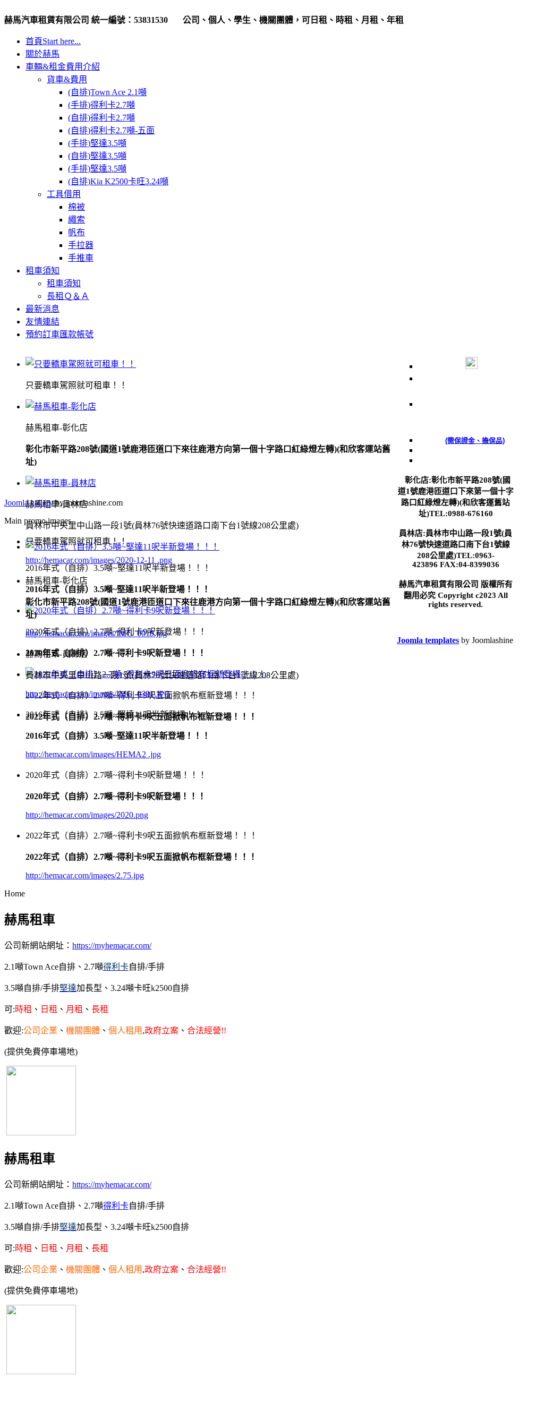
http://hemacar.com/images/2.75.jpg (85, 875)
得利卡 (116, 1205)
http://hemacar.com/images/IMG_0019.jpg (96, 633)
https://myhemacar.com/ (111, 945)
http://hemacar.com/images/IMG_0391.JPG (98, 693)
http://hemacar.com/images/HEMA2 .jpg (93, 754)
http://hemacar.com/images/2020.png (87, 814)
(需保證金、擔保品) (475, 440)
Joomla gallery (28, 502)
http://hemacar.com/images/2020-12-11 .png (99, 559)
